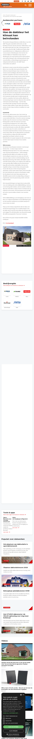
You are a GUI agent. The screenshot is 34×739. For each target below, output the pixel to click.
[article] (7, 24)
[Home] (6, 5)
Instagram (25, 1)
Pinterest (31, 1)
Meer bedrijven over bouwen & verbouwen (13, 285)
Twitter (28, 1)
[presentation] (17, 576)
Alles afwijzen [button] (13, 731)
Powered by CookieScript (13, 735)
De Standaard (10, 223)
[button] (13, 713)
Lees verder (12, 711)
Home (4, 15)
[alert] (13, 715)
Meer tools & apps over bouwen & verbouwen (14, 514)
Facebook (22, 1)
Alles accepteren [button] (13, 727)
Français (16, 1)
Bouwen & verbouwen (10, 15)
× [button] (23, 694)
